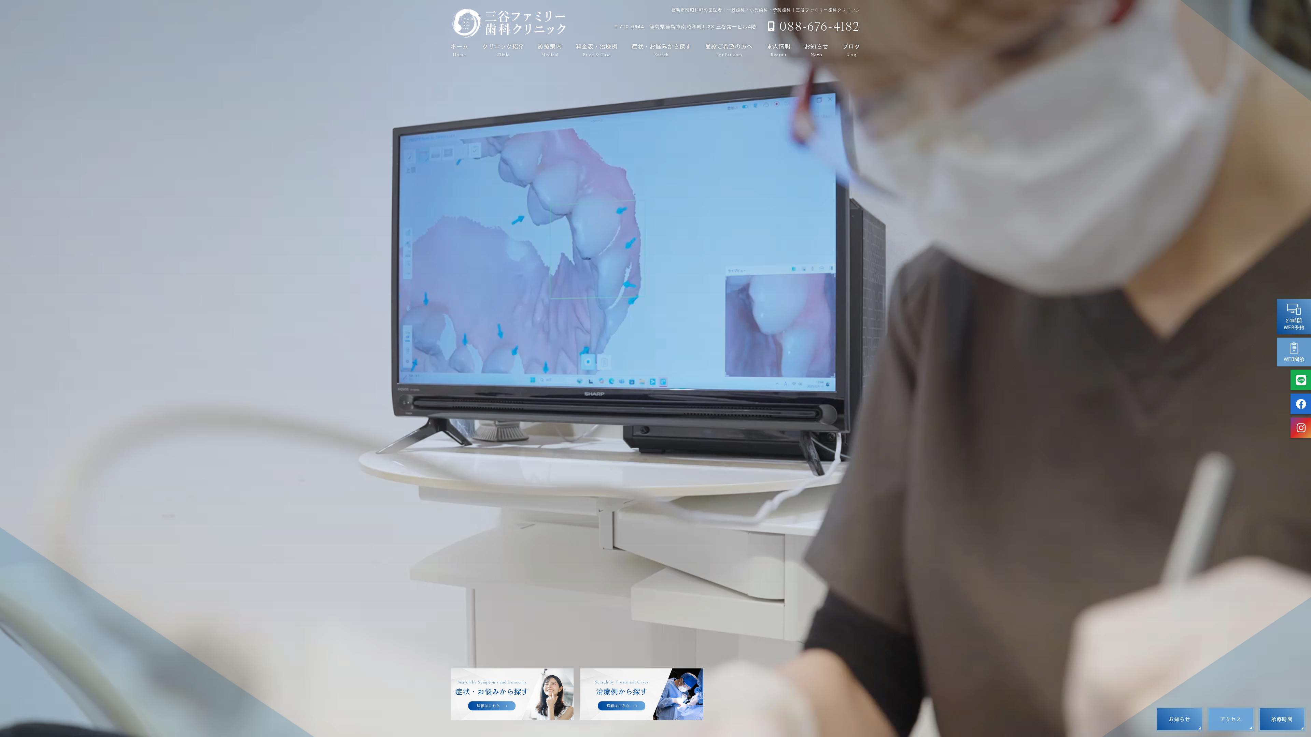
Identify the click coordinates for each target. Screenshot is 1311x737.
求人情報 (779, 50)
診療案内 (550, 50)
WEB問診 (1294, 359)
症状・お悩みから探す (661, 50)
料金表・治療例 (597, 50)
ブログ (852, 50)
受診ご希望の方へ (729, 50)
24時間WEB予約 (1294, 324)
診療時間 (1282, 719)
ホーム (460, 50)
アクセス (1230, 719)
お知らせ (817, 50)
